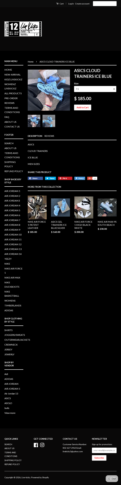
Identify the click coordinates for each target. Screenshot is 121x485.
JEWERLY (9, 354)
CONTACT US (109, 41)
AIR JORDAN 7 (12, 220)
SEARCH (9, 143)
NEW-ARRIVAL (84, 15)
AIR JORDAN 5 (12, 210)
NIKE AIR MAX (12, 277)
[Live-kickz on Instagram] (42, 444)
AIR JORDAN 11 (13, 239)
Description (35, 136)
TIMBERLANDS (12, 305)
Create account (82, 3)
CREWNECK (11, 344)
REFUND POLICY (13, 171)
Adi (6, 374)
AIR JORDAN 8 (12, 224)
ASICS (7, 398)
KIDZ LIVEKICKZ (105, 15)
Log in (71, 3)
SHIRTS (8, 330)
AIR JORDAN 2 (12, 195)
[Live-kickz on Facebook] (36, 444)
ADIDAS (8, 310)
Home (30, 61)
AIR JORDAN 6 (12, 215)
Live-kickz (26, 477)
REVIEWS (65, 33)
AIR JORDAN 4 (12, 205)
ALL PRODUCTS (87, 24)
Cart (61, 3)
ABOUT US (91, 41)
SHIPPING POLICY (13, 460)
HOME (67, 15)
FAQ (112, 33)
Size (76, 83)
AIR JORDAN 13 (13, 249)
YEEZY (8, 258)
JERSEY (8, 349)
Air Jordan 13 (11, 393)
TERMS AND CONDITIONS (90, 33)
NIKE (7, 263)
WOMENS (9, 300)
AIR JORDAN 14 (13, 253)
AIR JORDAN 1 (12, 191)
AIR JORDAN (11, 383)
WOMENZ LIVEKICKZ (62, 24)
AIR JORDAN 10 (13, 234)
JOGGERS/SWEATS (14, 334)
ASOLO (8, 403)
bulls (6, 408)
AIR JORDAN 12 (13, 244)
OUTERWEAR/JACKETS (17, 339)
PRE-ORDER (107, 24)
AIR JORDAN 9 (12, 229)
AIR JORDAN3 (12, 200)
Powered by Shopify (40, 477)
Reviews (49, 136)
